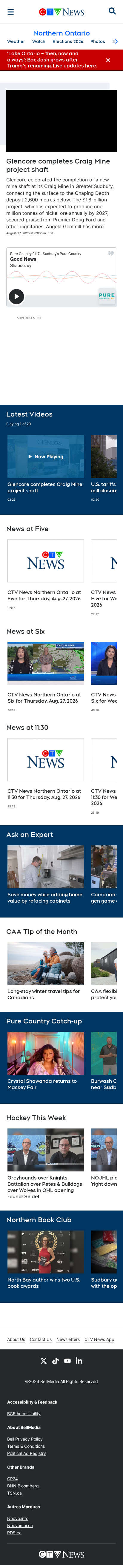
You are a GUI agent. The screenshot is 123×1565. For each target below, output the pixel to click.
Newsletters (68, 1339)
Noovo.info (17, 1518)
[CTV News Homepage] (61, 12)
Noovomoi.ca (20, 1525)
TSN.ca (14, 1492)
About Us (16, 1339)
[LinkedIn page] (79, 1360)
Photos (97, 41)
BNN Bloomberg (23, 1485)
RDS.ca (14, 1532)
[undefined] (45, 468)
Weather (16, 41)
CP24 (12, 1478)
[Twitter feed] (43, 1360)
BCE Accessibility (24, 1413)
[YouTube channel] (67, 1360)
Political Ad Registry (26, 1453)
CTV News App (99, 1339)
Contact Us (41, 1339)
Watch (38, 41)
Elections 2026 (68, 41)
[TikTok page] (55, 1360)
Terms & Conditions (26, 1446)
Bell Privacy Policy (25, 1438)
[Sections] (11, 12)
